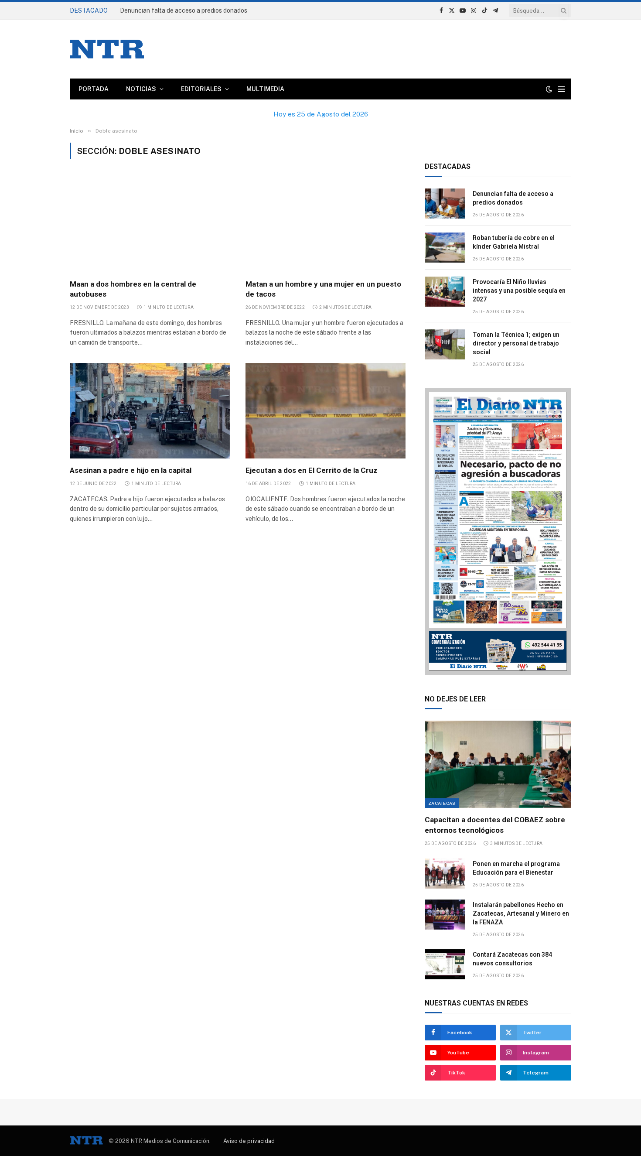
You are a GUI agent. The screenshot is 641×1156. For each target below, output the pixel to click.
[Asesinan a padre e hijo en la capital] (150, 410)
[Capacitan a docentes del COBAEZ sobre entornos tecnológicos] (498, 764)
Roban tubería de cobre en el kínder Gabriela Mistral (192, 10)
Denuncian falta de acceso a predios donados (513, 198)
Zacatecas (442, 803)
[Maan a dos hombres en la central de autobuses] (150, 224)
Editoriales (201, 89)
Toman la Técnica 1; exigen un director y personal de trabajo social (516, 343)
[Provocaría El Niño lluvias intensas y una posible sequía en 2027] (445, 292)
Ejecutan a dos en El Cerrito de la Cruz (311, 470)
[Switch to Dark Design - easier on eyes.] (549, 89)
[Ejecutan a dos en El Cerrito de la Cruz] (325, 410)
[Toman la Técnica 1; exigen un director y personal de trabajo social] (445, 344)
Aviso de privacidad (249, 1141)
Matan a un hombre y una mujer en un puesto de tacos (323, 289)
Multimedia (265, 89)
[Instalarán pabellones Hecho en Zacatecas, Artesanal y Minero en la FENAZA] (445, 914)
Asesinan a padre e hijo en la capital (130, 470)
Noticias (141, 89)
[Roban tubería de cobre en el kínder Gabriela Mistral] (445, 248)
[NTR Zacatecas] (107, 49)
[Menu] (561, 89)
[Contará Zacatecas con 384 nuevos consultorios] (445, 964)
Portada (93, 89)
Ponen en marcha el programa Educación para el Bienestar (516, 868)
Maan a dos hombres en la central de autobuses (133, 289)
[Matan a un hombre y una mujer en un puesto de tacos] (325, 224)
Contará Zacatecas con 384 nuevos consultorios (512, 959)
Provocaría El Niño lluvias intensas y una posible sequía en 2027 (519, 290)
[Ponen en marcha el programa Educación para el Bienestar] (445, 873)
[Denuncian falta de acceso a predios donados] (445, 203)
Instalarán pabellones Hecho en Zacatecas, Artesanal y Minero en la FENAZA (521, 913)
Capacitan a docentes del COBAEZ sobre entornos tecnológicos (495, 824)
